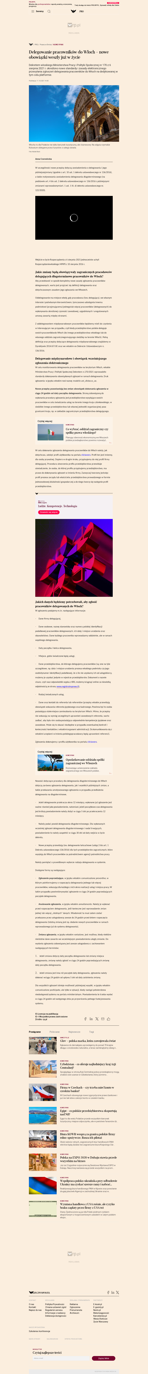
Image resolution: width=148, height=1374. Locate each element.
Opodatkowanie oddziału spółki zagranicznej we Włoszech (85, 761)
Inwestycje (64, 1038)
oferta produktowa (73, 1339)
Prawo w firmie (45, 45)
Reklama (74, 1304)
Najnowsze (74, 1032)
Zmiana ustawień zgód (55, 1307)
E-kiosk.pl (97, 1304)
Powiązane (35, 1032)
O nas (31, 1304)
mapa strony (34, 1339)
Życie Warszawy (100, 1322)
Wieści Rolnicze (100, 1319)
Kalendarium (52, 1339)
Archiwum (74, 1313)
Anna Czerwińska (43, 159)
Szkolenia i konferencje (39, 1331)
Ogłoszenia (75, 1307)
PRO (81, 11)
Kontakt (32, 1307)
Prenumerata (76, 1310)
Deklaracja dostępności (55, 1316)
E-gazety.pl (98, 1307)
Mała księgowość (101, 1313)
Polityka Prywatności (54, 1304)
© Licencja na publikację (46, 1014)
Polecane (55, 1032)
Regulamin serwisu (54, 1310)
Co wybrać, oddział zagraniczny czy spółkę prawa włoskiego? (87, 431)
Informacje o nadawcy (55, 1313)
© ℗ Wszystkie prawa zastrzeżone (51, 1016)
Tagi (91, 1032)
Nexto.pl (97, 1310)
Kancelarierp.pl (100, 1316)
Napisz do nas (35, 1310)
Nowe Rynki (58, 45)
